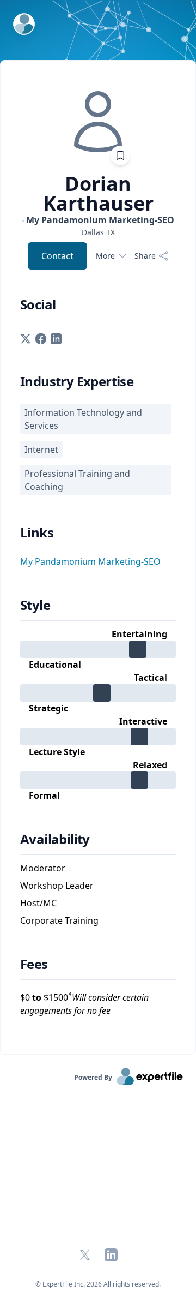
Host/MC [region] (38, 903)
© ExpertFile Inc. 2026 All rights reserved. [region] (98, 1284)
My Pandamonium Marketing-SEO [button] (90, 561)
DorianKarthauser (98, 193)
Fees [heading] (34, 964)
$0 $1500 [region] (84, 1003)
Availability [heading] (55, 839)
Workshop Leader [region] (57, 886)
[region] (98, 232)
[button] (25, 338)
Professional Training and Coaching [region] (77, 480)
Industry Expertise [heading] (76, 381)
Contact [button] (57, 256)
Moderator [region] (42, 868)
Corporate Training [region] (59, 920)
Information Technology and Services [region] (83, 419)
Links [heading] (36, 532)
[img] (98, 121)
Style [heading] (35, 605)
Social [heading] (38, 304)
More (105, 255)
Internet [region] (41, 450)
